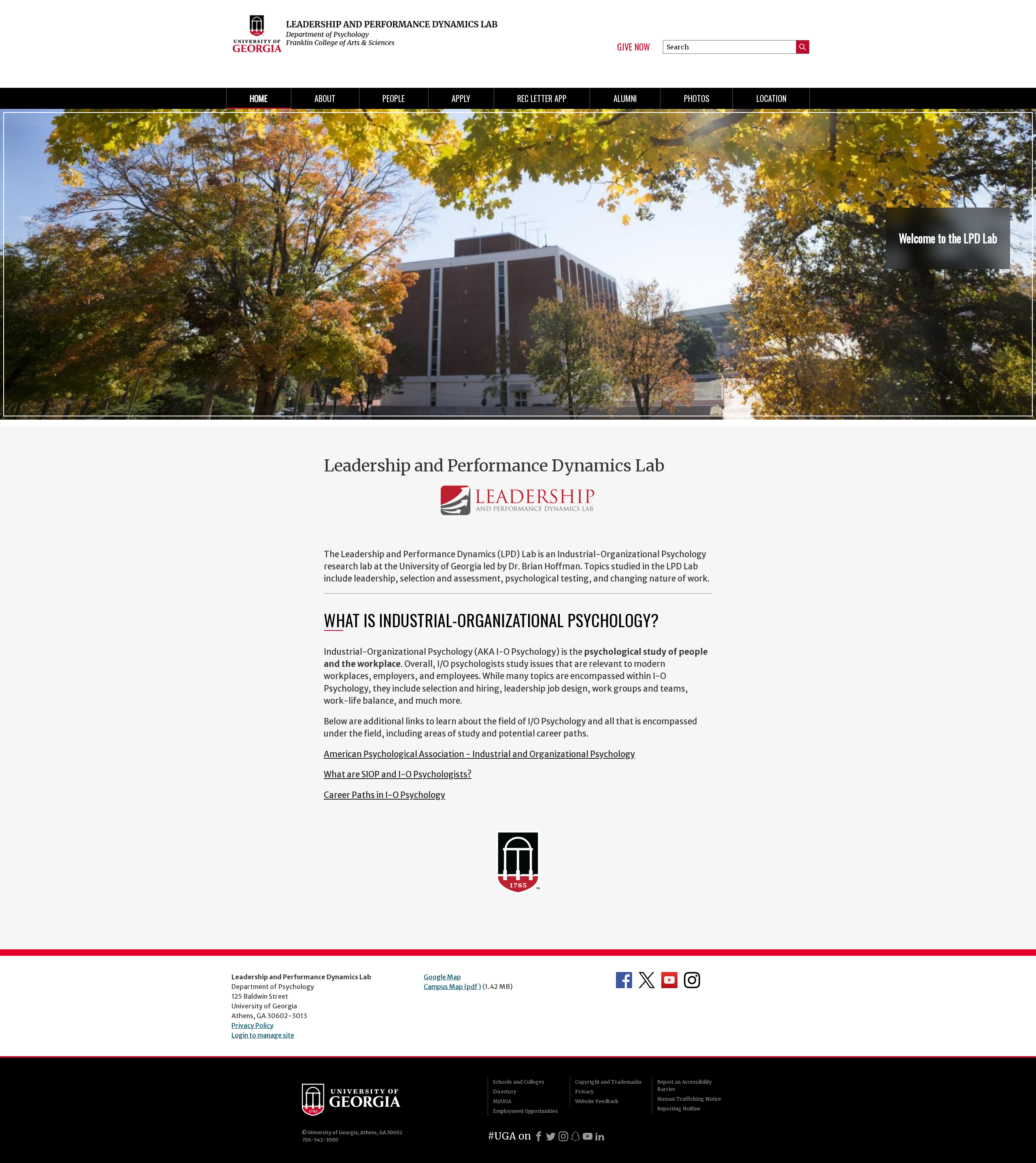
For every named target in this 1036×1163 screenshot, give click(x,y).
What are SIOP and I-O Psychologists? (397, 774)
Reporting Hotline (679, 1109)
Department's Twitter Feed (647, 980)
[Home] (368, 40)
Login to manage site (262, 1035)
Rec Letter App (542, 98)
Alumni (625, 98)
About (324, 98)
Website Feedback (596, 1101)
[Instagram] (563, 1136)
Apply (461, 98)
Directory (504, 1092)
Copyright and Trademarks (608, 1082)
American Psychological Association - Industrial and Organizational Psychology (479, 754)
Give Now (633, 47)
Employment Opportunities (525, 1111)
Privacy (584, 1092)
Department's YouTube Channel (669, 980)
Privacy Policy (252, 1025)
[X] (551, 1136)
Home (258, 98)
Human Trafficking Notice (689, 1099)
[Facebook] (538, 1136)
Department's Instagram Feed (692, 980)
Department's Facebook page (624, 980)
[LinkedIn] (600, 1136)
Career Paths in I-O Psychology (384, 795)
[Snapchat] (575, 1136)
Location (771, 98)
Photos (696, 98)
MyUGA (502, 1101)
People (393, 98)
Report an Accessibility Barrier (684, 1085)
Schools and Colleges (518, 1082)
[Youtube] (587, 1136)
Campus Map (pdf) (452, 987)
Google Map (442, 977)
